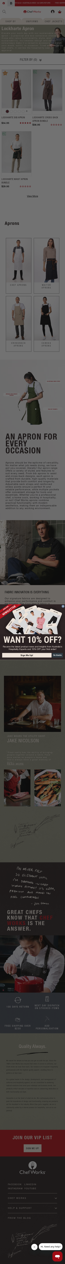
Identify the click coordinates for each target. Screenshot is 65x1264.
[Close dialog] (63, 606)
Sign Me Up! (27, 655)
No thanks (57, 655)
